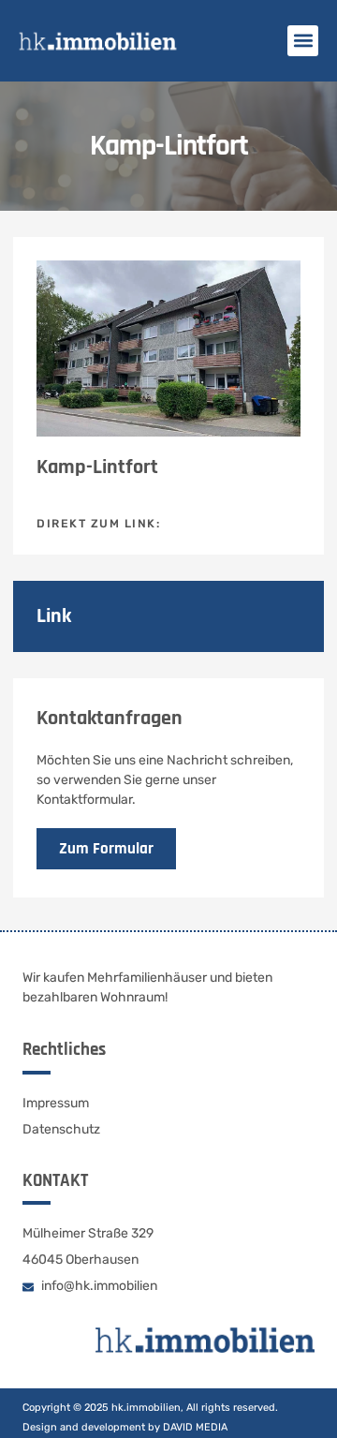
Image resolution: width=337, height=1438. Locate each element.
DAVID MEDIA (195, 1427)
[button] (302, 40)
